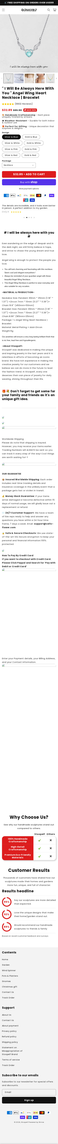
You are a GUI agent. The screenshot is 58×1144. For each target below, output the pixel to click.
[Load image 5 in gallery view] (50, 78)
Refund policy (9, 1036)
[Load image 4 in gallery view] (40, 78)
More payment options (29, 188)
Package (6, 161)
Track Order (8, 997)
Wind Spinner (9, 970)
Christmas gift (9, 986)
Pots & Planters (10, 976)
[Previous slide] (24, 217)
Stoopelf (24, 1122)
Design (5, 132)
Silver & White (12, 143)
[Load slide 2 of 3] (29, 217)
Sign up (29, 1100)
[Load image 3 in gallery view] (29, 78)
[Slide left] (1, 78)
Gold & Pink (31, 149)
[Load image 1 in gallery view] (8, 78)
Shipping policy (10, 1042)
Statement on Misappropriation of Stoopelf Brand (12, 1051)
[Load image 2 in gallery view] (19, 78)
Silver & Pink (11, 149)
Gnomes (6, 981)
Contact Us (8, 992)
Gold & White (34, 143)
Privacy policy (9, 1031)
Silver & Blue (11, 137)
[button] (3, 10)
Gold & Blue (31, 137)
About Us (6, 1015)
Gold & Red (30, 155)
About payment (10, 1025)
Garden (6, 965)
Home (5, 959)
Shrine (41, 1122)
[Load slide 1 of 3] (27, 217)
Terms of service (11, 1059)
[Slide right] (56, 78)
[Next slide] (34, 217)
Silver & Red (11, 155)
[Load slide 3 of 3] (31, 217)
